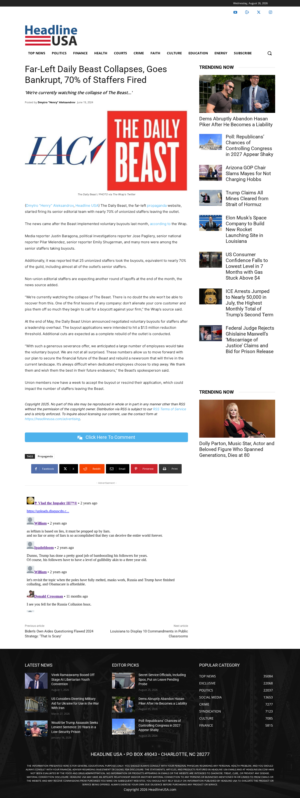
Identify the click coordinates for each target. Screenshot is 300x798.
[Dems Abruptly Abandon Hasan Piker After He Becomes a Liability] (237, 94)
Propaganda (45, 456)
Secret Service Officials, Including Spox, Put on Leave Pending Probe (162, 679)
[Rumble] (247, 12)
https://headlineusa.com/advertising (52, 419)
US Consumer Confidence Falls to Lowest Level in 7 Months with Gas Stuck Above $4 (247, 266)
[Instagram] (270, 12)
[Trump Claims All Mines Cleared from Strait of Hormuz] (210, 198)
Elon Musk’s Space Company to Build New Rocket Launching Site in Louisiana (246, 229)
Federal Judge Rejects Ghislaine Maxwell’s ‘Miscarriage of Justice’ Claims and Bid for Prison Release (250, 339)
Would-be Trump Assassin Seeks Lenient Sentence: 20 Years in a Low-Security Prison (74, 727)
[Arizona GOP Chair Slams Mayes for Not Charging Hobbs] (210, 173)
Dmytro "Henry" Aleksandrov (56, 102)
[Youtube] (235, 12)
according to (160, 224)
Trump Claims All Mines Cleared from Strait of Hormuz (247, 198)
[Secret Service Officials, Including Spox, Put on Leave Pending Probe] (123, 681)
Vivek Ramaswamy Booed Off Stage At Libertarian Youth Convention (72, 679)
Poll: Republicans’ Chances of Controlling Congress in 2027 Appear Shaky (249, 145)
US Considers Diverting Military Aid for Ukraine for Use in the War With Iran (75, 703)
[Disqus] (106, 553)
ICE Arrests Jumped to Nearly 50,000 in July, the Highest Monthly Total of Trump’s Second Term (249, 303)
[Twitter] (258, 12)
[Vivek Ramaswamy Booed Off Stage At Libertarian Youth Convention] (36, 681)
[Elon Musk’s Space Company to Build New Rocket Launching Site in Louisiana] (210, 223)
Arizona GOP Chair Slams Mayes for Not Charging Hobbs (248, 173)
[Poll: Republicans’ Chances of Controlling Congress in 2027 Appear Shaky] (210, 142)
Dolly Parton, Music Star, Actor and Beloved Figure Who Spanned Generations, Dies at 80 (236, 449)
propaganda (157, 205)
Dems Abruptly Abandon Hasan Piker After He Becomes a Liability (236, 121)
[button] (269, 53)
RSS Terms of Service (169, 409)
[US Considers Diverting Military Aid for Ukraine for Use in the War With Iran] (36, 705)
